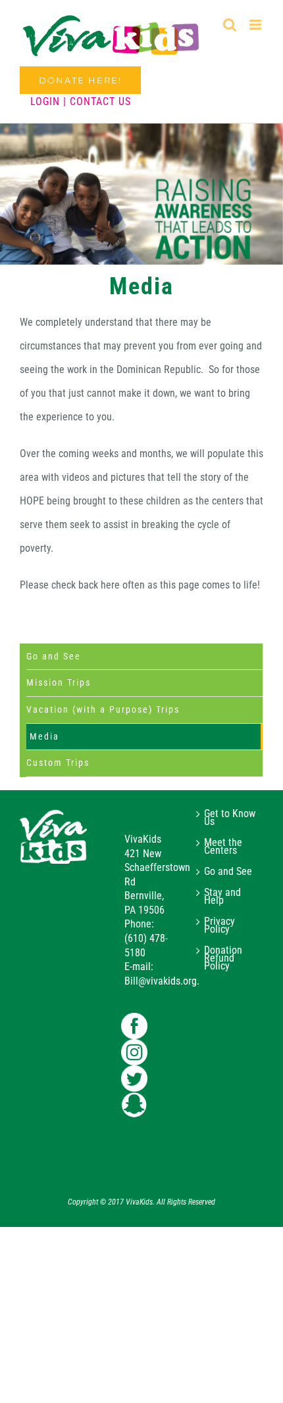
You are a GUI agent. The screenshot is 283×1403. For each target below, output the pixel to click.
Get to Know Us (229, 818)
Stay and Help (222, 896)
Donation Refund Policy (223, 958)
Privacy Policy (219, 925)
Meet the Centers (223, 847)
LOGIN (45, 101)
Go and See (53, 656)
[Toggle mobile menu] (256, 25)
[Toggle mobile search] (229, 25)
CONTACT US (100, 101)
